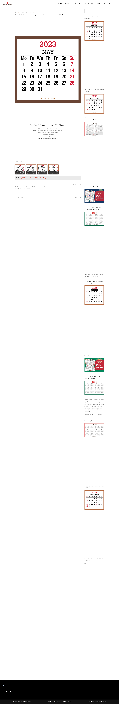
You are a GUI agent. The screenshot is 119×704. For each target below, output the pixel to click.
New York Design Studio (101, 701)
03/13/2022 (26, 12)
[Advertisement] (48, 26)
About (49, 701)
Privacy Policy (67, 701)
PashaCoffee (19, 12)
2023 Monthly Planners (24, 188)
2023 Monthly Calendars (33, 186)
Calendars (32, 12)
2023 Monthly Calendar (21, 186)
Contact (57, 701)
